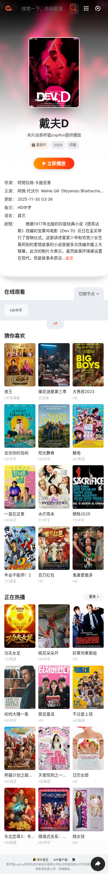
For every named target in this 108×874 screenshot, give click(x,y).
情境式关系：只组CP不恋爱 (53, 836)
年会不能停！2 (17, 574)
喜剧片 (41, 145)
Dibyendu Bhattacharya (83, 190)
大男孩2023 (83, 391)
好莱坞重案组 (85, 652)
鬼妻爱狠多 (83, 574)
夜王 (8, 391)
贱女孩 (79, 836)
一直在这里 (14, 513)
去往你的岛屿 (16, 452)
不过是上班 (83, 713)
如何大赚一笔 (16, 713)
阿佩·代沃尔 (28, 190)
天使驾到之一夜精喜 (53, 775)
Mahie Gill (50, 190)
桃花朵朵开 (48, 652)
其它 (22, 215)
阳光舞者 (46, 452)
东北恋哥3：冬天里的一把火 (19, 836)
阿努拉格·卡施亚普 (34, 182)
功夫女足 (12, 652)
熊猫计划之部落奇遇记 (19, 775)
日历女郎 (81, 775)
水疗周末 (46, 513)
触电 (77, 452)
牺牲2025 (81, 513)
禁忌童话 (46, 713)
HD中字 (16, 310)
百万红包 (46, 574)
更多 (92, 597)
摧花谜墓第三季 (52, 391)
